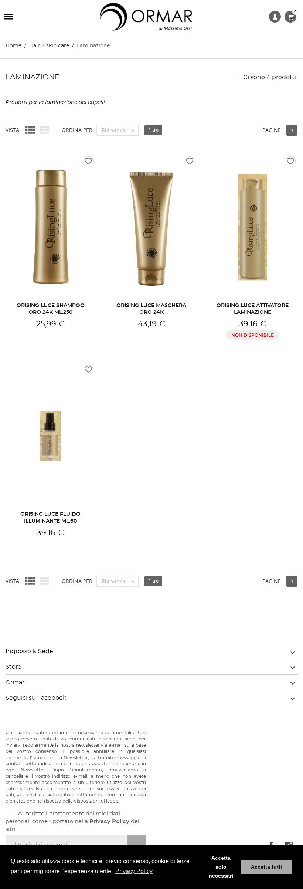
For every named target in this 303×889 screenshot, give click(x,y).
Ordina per (77, 129)
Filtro (153, 130)
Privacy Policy (109, 821)
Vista (12, 129)
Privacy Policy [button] (134, 871)
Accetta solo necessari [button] (221, 867)
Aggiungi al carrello (50, 333)
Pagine (271, 129)
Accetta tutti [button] (266, 867)
